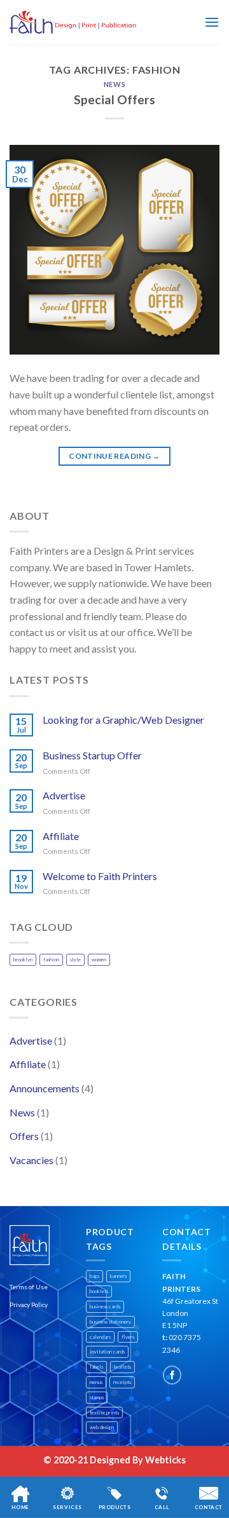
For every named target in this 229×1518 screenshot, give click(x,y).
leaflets (122, 1367)
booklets (99, 1291)
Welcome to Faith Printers (100, 876)
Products (115, 1507)
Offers (24, 1136)
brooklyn (22, 959)
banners (118, 1276)
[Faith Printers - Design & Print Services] (73, 23)
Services (67, 1507)
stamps (97, 1397)
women (99, 959)
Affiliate (61, 836)
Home (20, 1507)
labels (96, 1367)
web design (102, 1427)
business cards (105, 1306)
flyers (127, 1337)
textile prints (104, 1412)
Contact (209, 1507)
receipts (122, 1382)
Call (162, 1507)
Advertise (64, 795)
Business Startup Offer (92, 755)
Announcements (45, 1088)
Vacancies (31, 1160)
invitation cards (107, 1351)
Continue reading (114, 456)
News (114, 84)
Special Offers (114, 99)
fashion (51, 959)
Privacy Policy (29, 1304)
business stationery (110, 1321)
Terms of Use (29, 1287)
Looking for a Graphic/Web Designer (123, 720)
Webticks (165, 1459)
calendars (100, 1337)
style (75, 959)
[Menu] (211, 21)
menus (96, 1382)
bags (94, 1276)
